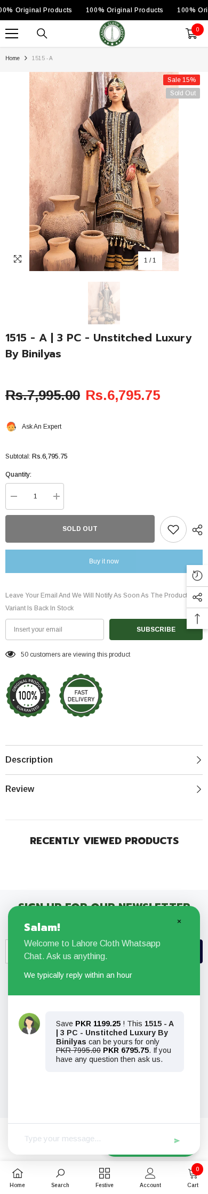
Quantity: (18, 474)
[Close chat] (178, 920)
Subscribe (156, 629)
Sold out (80, 529)
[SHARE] (195, 530)
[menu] (11, 33)
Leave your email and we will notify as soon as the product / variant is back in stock (97, 602)
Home (12, 58)
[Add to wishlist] (173, 529)
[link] (60, 1177)
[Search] (42, 33)
